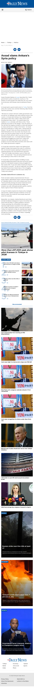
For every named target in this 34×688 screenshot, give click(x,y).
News (3, 42)
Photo (14, 668)
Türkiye (9, 42)
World (4, 665)
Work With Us (21, 679)
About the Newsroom (7, 681)
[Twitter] (19, 49)
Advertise (4, 683)
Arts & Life (16, 665)
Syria (8, 122)
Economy (15, 663)
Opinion (26, 663)
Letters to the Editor (23, 681)
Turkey (25, 107)
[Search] (26, 9)
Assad (17, 97)
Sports (25, 665)
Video (4, 668)
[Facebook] (14, 49)
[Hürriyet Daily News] (17, 3)
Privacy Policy (5, 679)
